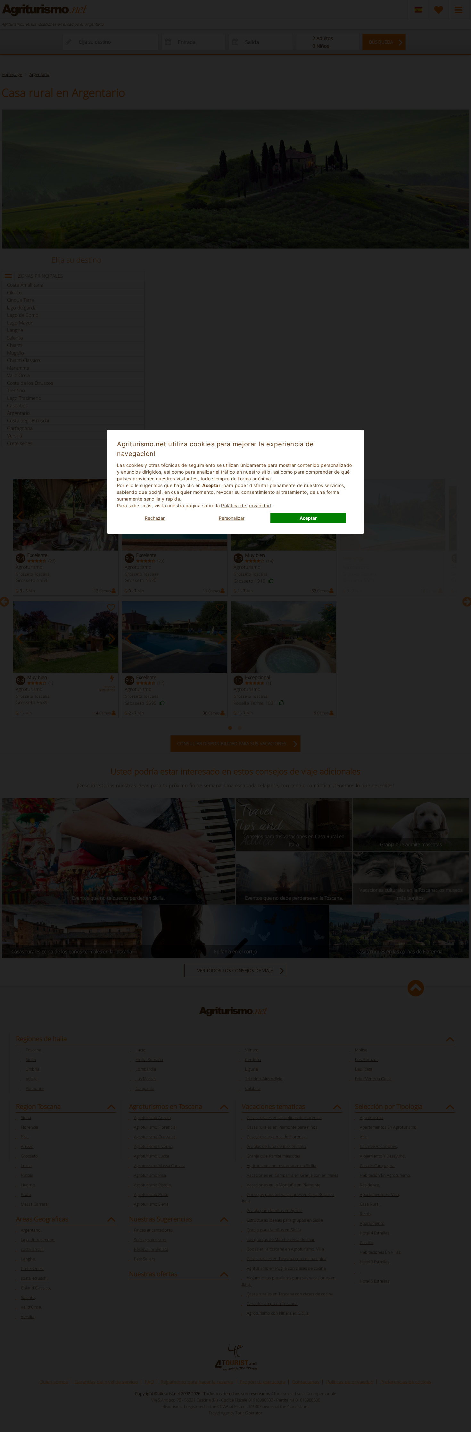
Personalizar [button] (231, 518)
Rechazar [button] (155, 518)
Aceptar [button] (308, 518)
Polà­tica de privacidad (246, 505)
